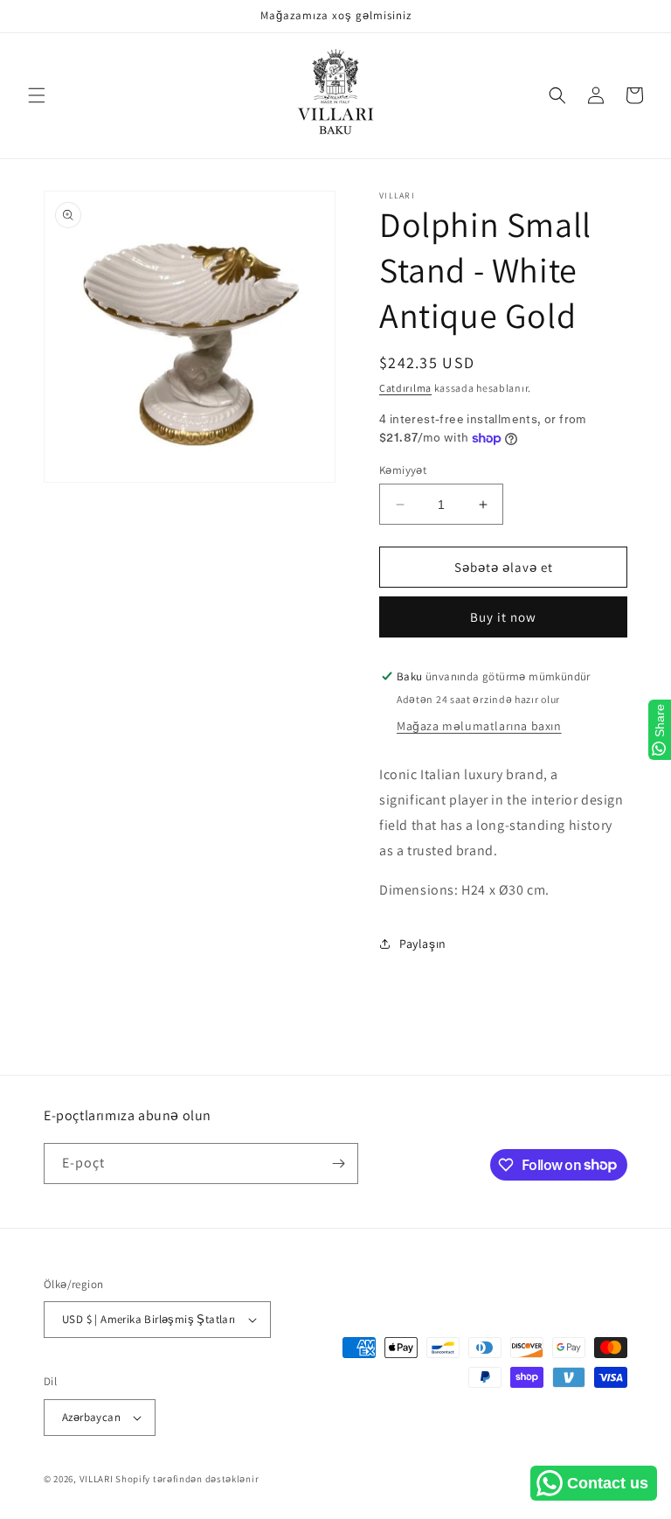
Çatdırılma (405, 387)
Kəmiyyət (402, 470)
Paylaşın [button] (422, 943)
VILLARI (97, 1479)
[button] (36, 95)
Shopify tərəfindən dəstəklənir (187, 1479)
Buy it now (503, 617)
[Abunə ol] (338, 1163)
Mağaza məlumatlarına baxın (479, 726)
